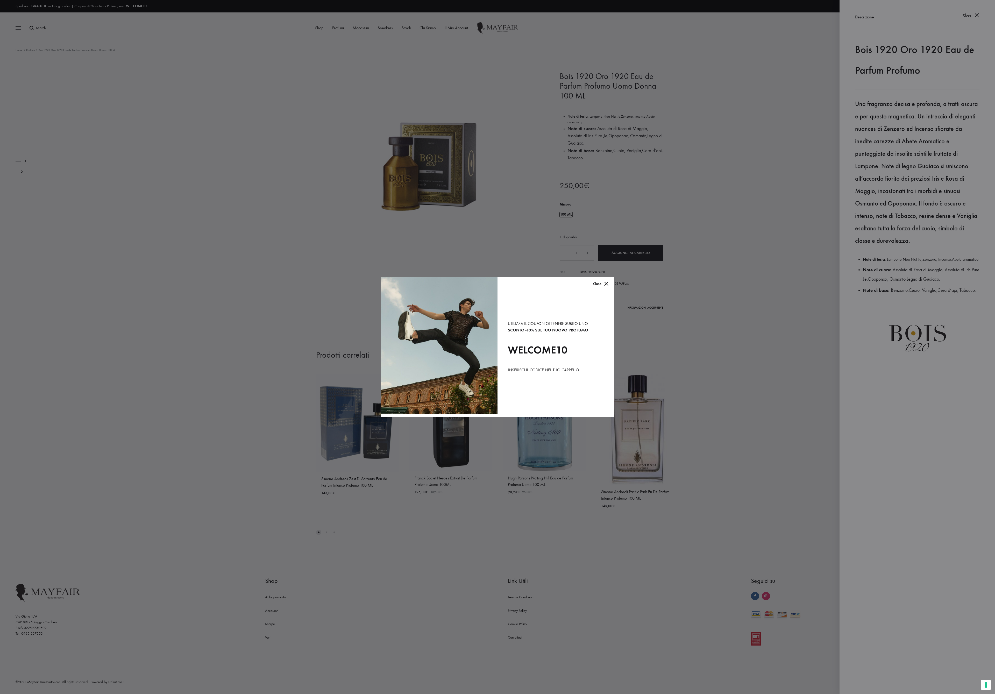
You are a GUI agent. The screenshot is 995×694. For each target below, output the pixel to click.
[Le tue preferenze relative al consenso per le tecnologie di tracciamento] (986, 685)
